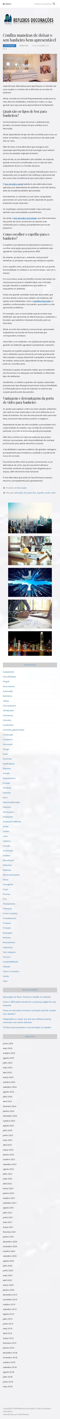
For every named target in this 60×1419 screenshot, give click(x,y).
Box (34, 492)
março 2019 (8, 1338)
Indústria (7, 807)
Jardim (5, 826)
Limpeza (6, 841)
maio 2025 (7, 1067)
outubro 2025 (9, 1053)
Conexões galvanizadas (13, 729)
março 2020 (8, 1285)
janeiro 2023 (8, 1154)
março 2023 (8, 1149)
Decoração (9, 46)
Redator (24, 46)
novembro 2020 (10, 1246)
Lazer (5, 836)
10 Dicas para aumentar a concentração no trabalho (27, 1027)
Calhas (6, 701)
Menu (8, 4)
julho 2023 (7, 1130)
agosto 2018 (8, 1372)
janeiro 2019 (8, 1347)
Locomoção (8, 850)
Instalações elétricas (12, 821)
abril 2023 (7, 1145)
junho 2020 (8, 1270)
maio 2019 (7, 1328)
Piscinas (6, 894)
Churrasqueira (9, 705)
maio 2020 (7, 1275)
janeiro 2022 (8, 1193)
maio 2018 (7, 1386)
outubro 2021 (9, 1198)
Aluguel (6, 681)
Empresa (7, 768)
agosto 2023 (8, 1125)
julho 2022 (7, 1174)
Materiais (7, 870)
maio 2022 (7, 1178)
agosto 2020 (8, 1261)
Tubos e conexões (11, 971)
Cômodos (7, 720)
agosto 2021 (8, 1207)
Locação (6, 845)
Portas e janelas (10, 913)
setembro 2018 (10, 1367)
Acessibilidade (9, 676)
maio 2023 (7, 1140)
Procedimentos (9, 918)
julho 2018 (7, 1376)
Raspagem (7, 932)
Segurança (8, 947)
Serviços (6, 957)
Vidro (5, 981)
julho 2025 (7, 1062)
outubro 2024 (9, 1082)
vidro (53, 492)
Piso (5, 899)
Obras (5, 879)
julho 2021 (7, 1212)
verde (47, 492)
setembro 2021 (10, 1203)
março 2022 (8, 1188)
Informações (8, 812)
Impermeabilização (11, 802)
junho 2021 (8, 1217)
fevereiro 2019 (9, 1343)
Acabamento (8, 672)
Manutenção (8, 860)
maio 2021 (7, 1222)
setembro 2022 (10, 1164)
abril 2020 (7, 1280)
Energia (6, 773)
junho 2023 (8, 1135)
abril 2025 (7, 1072)
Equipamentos (9, 778)
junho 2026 (8, 1043)
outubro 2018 (9, 1362)
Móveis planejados (11, 874)
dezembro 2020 (10, 1241)
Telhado (6, 966)
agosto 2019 (8, 1314)
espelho (40, 492)
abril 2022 (7, 1183)
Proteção (7, 928)
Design (6, 749)
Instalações (8, 816)
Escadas (6, 783)
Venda (6, 976)
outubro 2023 (9, 1120)
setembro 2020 (10, 1256)
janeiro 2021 (8, 1236)
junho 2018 (8, 1381)
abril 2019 (7, 1333)
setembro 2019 (10, 1309)
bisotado (28, 492)
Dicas (5, 754)
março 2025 (8, 1077)
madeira (6, 855)
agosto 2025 (8, 1058)
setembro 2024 (10, 1087)
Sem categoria (9, 952)
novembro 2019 (10, 1299)
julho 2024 (7, 1096)
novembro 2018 (10, 1357)
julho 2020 (7, 1265)
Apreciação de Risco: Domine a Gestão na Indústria (27, 997)
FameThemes (23, 1414)
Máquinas (7, 865)
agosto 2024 (8, 1091)
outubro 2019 (9, 1304)
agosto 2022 (8, 1169)
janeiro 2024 (8, 1111)
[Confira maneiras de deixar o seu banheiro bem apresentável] (30, 67)
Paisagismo (8, 884)
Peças (5, 889)
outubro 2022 (9, 1159)
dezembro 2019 (10, 1294)
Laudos (6, 831)
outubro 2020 (9, 1251)
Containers (8, 739)
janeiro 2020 (8, 1290)
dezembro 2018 (10, 1352)
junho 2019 (8, 1323)
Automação (8, 691)
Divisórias (7, 758)
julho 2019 (7, 1319)
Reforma (7, 937)
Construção (8, 734)
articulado (18, 492)
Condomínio (8, 725)
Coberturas (8, 715)
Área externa (9, 686)
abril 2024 (7, 1101)
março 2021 (8, 1227)
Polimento (7, 908)
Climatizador (8, 710)
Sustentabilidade (10, 961)
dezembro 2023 (10, 1116)
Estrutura (7, 787)
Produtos (7, 923)
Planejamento (9, 903)
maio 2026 (7, 1048)
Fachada (6, 792)
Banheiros (7, 696)
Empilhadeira (9, 763)
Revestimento (9, 942)
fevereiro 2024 (9, 1106)
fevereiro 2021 (9, 1232)
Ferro (5, 797)
